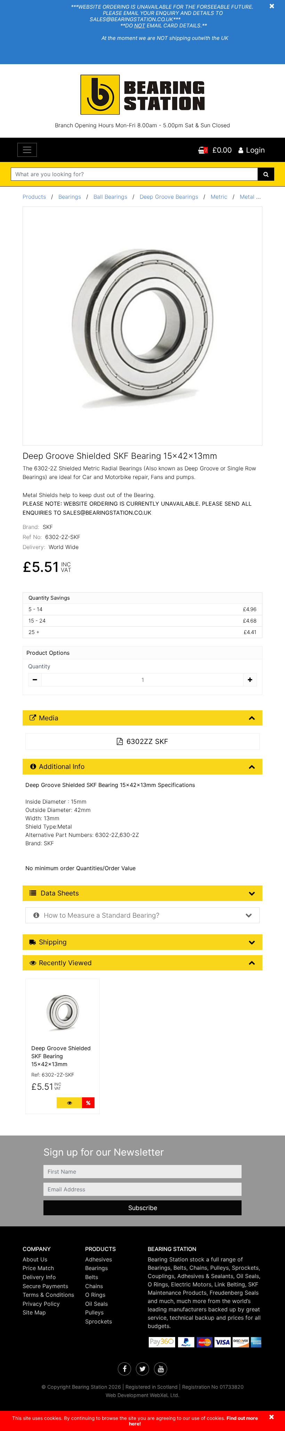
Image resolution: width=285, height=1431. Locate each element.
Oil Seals (96, 1303)
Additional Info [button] (61, 766)
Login (255, 150)
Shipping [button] (53, 942)
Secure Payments (45, 1286)
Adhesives (98, 1259)
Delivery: (34, 546)
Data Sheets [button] (59, 893)
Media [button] (48, 718)
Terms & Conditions (48, 1294)
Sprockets (98, 1321)
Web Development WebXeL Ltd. (142, 1395)
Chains (94, 1286)
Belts (91, 1277)
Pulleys (94, 1312)
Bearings (69, 196)
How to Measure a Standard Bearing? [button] (101, 915)
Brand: (31, 526)
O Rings (95, 1294)
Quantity (39, 666)
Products (34, 196)
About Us (35, 1259)
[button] (49, 1249)
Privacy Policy (41, 1303)
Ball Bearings (110, 196)
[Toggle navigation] (27, 150)
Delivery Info (39, 1277)
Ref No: (32, 536)
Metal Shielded (259, 196)
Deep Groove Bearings (169, 196)
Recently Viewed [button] (65, 963)
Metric (220, 196)
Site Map (34, 1312)
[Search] (266, 174)
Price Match (38, 1268)
